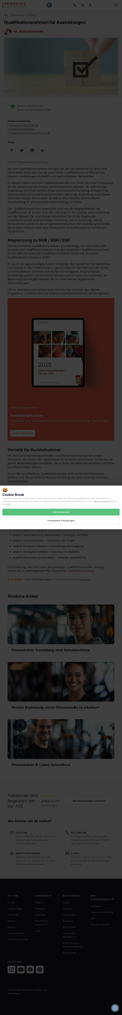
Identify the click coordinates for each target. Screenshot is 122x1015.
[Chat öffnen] (115, 1008)
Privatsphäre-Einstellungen (61, 520)
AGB (8, 504)
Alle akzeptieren (61, 512)
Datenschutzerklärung (103, 501)
